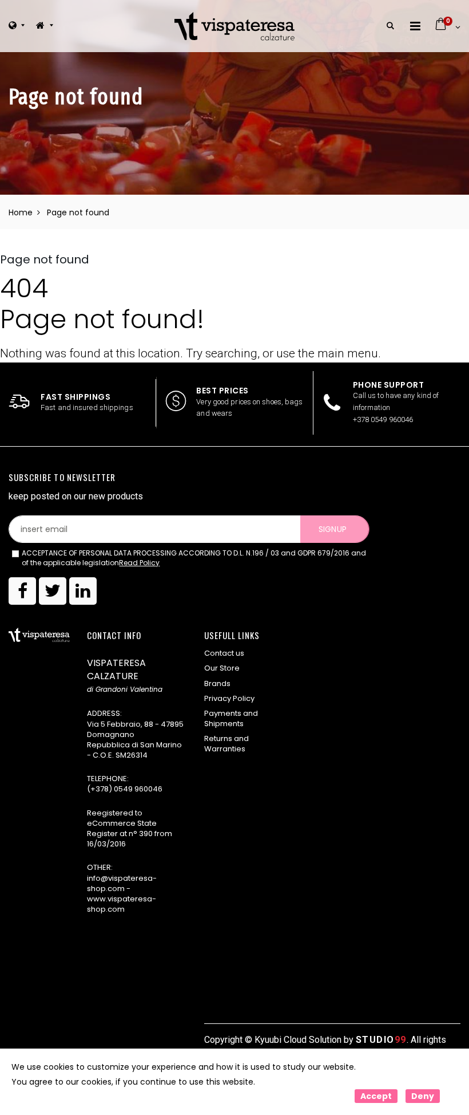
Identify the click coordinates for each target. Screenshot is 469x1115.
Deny (422, 1096)
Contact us (224, 653)
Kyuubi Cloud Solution (298, 1039)
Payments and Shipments (231, 718)
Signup (332, 529)
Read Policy (139, 563)
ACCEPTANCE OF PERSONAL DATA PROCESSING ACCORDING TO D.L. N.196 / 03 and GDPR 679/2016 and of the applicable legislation (194, 558)
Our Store (222, 668)
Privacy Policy (229, 698)
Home (21, 212)
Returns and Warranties (226, 743)
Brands (217, 683)
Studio (381, 1039)
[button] (390, 26)
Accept (376, 1096)
